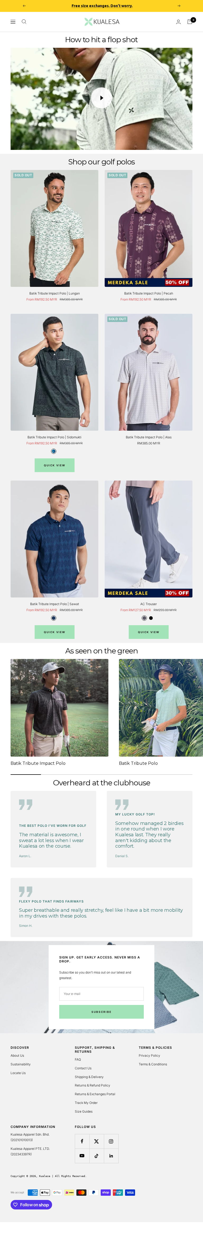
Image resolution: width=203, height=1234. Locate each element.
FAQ (78, 1059)
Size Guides (84, 1111)
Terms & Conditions (153, 1064)
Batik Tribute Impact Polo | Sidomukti (54, 437)
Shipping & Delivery (89, 1077)
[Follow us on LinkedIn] (111, 1155)
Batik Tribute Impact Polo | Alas (149, 437)
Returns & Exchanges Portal (95, 1094)
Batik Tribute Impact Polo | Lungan (54, 293)
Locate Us (18, 1073)
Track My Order (86, 1103)
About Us (17, 1055)
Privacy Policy (149, 1055)
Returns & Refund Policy (92, 1085)
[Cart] (189, 21)
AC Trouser (148, 604)
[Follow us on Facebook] (82, 1141)
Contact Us (83, 1068)
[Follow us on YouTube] (82, 1155)
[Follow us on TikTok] (96, 1155)
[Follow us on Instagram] (111, 1141)
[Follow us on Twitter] (96, 1141)
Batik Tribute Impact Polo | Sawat (54, 604)
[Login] (178, 22)
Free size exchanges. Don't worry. (102, 6)
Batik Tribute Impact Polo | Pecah (148, 293)
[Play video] (101, 97)
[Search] (24, 21)
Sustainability (21, 1064)
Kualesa (44, 1176)
